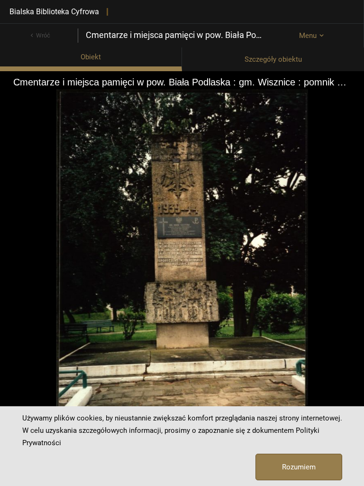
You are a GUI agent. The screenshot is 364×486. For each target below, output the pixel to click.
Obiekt (91, 57)
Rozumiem (299, 467)
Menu (308, 35)
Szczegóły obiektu (273, 59)
